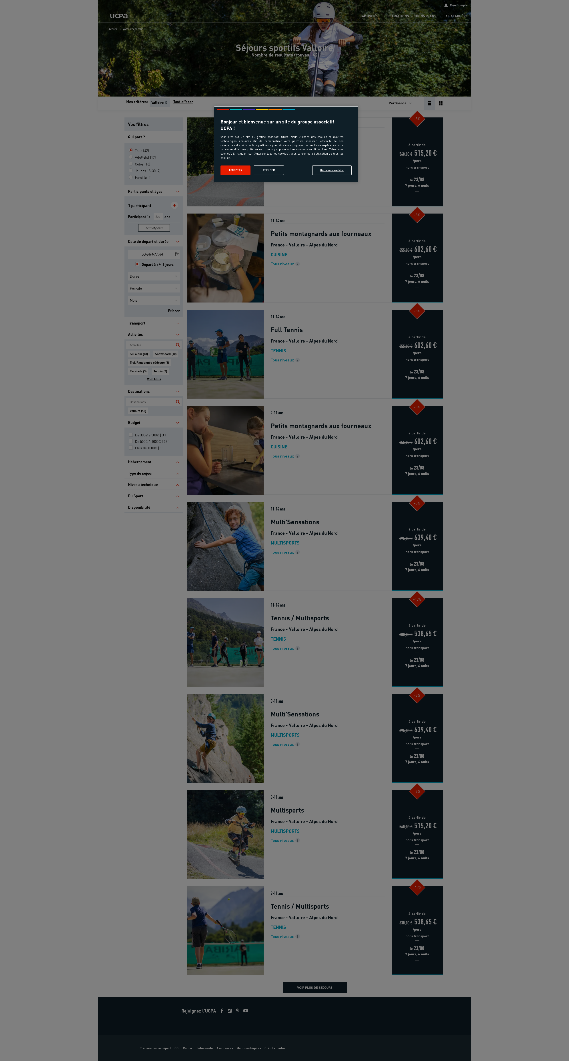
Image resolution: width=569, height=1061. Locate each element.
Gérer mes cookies (332, 170)
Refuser (269, 170)
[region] (286, 144)
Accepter (235, 170)
